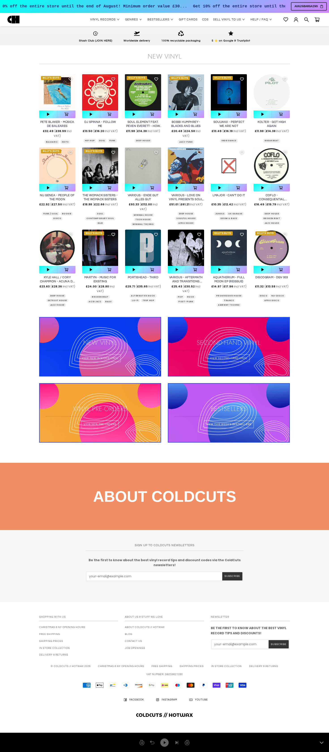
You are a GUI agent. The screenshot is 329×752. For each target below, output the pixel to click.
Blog (128, 634)
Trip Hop (148, 300)
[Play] (164, 743)
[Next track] (177, 743)
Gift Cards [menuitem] (188, 19)
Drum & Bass (228, 218)
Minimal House (143, 215)
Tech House (142, 219)
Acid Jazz (95, 301)
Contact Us (133, 641)
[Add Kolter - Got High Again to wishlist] (285, 79)
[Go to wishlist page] (286, 19)
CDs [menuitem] (205, 19)
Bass (108, 301)
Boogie (66, 213)
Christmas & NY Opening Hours (62, 627)
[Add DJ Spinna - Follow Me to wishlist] (113, 79)
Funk (112, 140)
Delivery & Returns (53, 655)
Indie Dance (228, 140)
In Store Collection (54, 648)
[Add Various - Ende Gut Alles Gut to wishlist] (156, 152)
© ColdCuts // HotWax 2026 (71, 666)
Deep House (143, 140)
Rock (190, 297)
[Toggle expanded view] (321, 742)
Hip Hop (90, 140)
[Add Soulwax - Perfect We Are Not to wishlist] (242, 79)
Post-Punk (185, 301)
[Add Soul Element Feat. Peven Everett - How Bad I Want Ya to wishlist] (156, 79)
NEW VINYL (165, 56)
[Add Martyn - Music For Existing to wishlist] (113, 234)
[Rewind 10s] (142, 743)
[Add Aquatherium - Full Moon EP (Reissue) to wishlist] (242, 234)
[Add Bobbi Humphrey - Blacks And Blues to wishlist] (199, 79)
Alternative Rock (143, 295)
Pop (180, 297)
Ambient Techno (229, 305)
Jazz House (272, 223)
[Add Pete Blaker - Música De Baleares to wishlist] (70, 79)
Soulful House (185, 218)
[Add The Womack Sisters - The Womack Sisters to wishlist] (113, 152)
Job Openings (135, 648)
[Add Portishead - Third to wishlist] (156, 234)
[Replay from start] (152, 743)
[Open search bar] (306, 19)
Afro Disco (271, 300)
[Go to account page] (296, 19)
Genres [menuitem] (131, 19)
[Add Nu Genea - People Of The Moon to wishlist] (70, 152)
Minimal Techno (143, 224)
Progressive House (228, 295)
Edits (65, 142)
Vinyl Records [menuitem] (103, 19)
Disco (57, 218)
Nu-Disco (277, 295)
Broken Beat (271, 218)
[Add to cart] (66, 114)
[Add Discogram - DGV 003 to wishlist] (285, 234)
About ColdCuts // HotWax (145, 627)
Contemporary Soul (100, 218)
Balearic (52, 142)
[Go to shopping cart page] (317, 19)
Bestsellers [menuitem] (158, 19)
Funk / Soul (50, 213)
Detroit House (57, 300)
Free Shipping (49, 634)
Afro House (185, 223)
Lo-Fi (135, 300)
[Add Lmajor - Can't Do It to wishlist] (242, 152)
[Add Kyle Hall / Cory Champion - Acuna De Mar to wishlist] (70, 234)
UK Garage (235, 213)
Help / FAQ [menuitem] (259, 19)
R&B (100, 223)
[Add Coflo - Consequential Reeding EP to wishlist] (285, 152)
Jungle (219, 213)
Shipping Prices (51, 641)
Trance (229, 300)
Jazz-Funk (186, 142)
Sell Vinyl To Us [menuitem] (227, 19)
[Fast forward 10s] (187, 743)
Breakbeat (272, 140)
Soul (102, 140)
